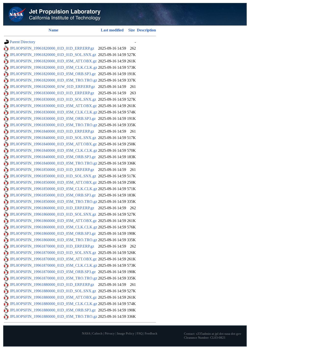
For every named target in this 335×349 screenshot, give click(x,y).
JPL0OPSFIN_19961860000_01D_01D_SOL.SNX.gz (53, 214)
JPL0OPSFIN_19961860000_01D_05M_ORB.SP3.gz (53, 233)
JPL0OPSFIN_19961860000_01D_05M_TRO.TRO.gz (53, 240)
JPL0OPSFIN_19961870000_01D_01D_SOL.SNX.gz (53, 253)
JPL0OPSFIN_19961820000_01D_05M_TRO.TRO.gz (53, 80)
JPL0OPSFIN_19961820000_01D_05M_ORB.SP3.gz (53, 74)
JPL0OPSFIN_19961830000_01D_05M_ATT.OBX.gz (53, 106)
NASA (86, 333)
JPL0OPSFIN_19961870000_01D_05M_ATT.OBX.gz (53, 259)
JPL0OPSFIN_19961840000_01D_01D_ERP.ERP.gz (52, 131)
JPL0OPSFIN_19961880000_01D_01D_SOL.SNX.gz (53, 291)
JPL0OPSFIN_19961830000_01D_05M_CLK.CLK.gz (53, 112)
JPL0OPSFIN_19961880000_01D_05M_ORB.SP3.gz (53, 310)
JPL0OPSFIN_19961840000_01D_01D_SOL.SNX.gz (53, 138)
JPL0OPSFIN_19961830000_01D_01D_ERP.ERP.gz (52, 93)
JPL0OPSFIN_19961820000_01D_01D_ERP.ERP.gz (52, 48)
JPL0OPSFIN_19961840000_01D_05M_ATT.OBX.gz (53, 144)
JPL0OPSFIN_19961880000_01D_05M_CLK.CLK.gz (53, 304)
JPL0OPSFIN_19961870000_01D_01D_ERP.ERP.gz (52, 246)
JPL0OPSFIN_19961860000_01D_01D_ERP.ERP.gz (52, 208)
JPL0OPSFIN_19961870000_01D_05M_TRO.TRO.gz (53, 278)
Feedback (151, 333)
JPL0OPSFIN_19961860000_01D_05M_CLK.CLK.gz (53, 227)
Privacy (110, 333)
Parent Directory (22, 42)
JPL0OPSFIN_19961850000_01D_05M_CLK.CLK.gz (53, 189)
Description (146, 30)
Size (131, 30)
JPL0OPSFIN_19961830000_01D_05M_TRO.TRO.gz (53, 125)
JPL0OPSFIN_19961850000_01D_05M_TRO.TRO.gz (53, 201)
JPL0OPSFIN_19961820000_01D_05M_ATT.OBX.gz (53, 61)
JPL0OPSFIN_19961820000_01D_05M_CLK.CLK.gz (53, 67)
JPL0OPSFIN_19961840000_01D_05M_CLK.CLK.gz (53, 150)
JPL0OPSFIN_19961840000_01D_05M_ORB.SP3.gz (53, 157)
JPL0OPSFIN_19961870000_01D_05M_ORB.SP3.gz (53, 272)
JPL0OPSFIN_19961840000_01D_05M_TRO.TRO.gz (53, 163)
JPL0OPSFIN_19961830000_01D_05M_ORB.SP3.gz (53, 118)
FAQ (139, 333)
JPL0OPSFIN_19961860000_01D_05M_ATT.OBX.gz (53, 221)
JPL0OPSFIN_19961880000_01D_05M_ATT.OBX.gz (53, 297)
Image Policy (125, 333)
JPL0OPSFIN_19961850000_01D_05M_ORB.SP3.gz (53, 195)
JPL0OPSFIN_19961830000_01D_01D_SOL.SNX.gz (53, 99)
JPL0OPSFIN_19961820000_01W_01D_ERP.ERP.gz (52, 86)
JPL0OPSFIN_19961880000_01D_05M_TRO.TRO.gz (53, 316)
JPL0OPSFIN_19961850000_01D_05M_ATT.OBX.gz (53, 182)
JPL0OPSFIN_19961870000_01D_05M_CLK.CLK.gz (53, 265)
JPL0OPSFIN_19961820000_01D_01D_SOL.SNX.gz (53, 55)
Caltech (97, 333)
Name (53, 30)
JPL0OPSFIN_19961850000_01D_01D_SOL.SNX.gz (53, 176)
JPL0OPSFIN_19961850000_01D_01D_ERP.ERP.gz (52, 170)
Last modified (112, 30)
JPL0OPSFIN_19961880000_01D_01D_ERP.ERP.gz (52, 284)
